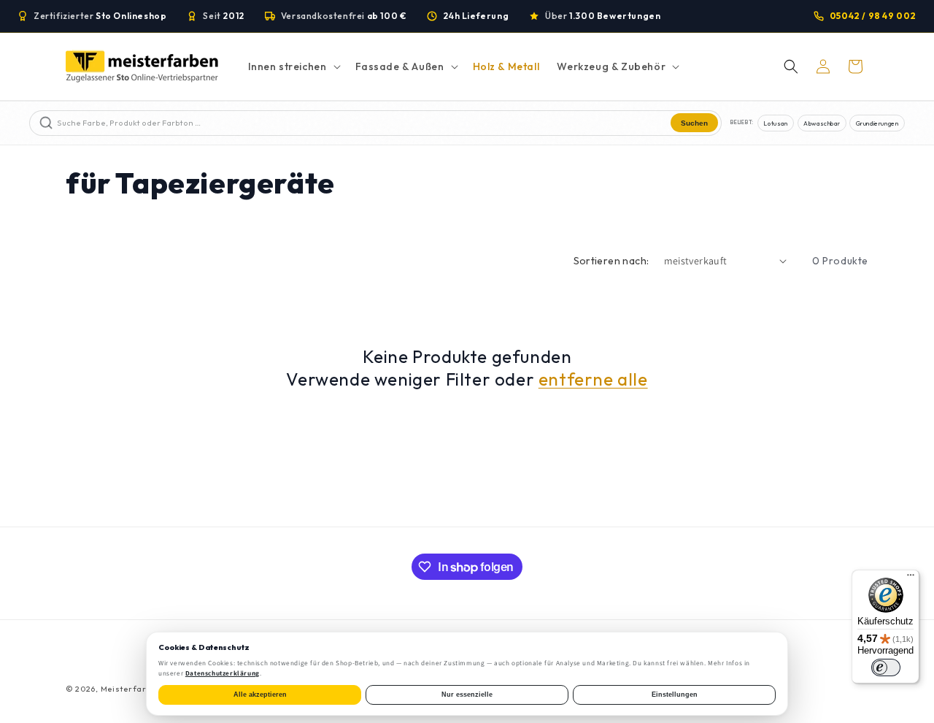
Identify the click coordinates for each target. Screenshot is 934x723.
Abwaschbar (821, 123)
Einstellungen (675, 694)
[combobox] (362, 123)
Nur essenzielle (467, 694)
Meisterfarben (131, 689)
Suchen (694, 123)
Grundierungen (877, 123)
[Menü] (910, 578)
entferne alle (593, 379)
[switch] (885, 667)
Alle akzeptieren (260, 694)
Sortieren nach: (611, 260)
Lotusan (775, 123)
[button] (293, 66)
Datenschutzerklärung (222, 673)
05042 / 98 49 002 (873, 15)
